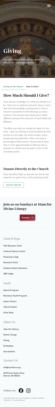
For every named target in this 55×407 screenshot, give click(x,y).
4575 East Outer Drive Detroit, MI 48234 (13, 374)
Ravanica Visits (10, 262)
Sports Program (11, 290)
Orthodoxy (8, 346)
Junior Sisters (9, 301)
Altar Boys (8, 312)
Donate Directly (13, 185)
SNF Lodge (8, 273)
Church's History (11, 329)
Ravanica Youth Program (15, 296)
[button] (27, 218)
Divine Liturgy (9, 335)
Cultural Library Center (14, 251)
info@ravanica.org (12, 367)
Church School (10, 307)
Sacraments (9, 351)
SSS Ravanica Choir (12, 246)
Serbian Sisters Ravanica (15, 268)
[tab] (13, 87)
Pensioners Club (10, 257)
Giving (6, 340)
